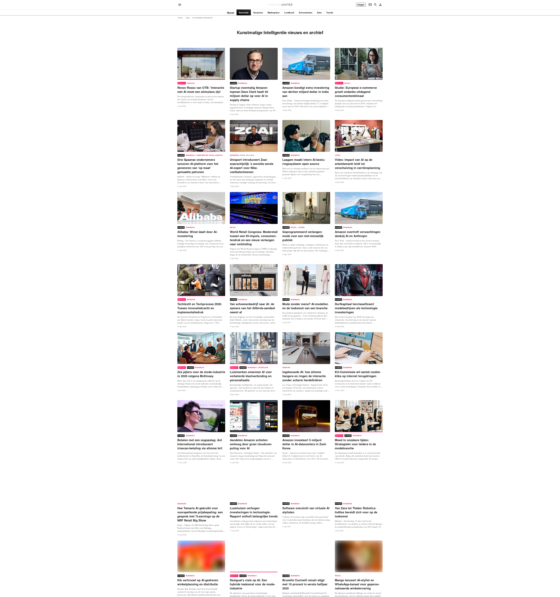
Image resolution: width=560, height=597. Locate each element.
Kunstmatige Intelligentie (202, 18)
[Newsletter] (370, 4)
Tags (188, 18)
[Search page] (375, 4)
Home (180, 18)
